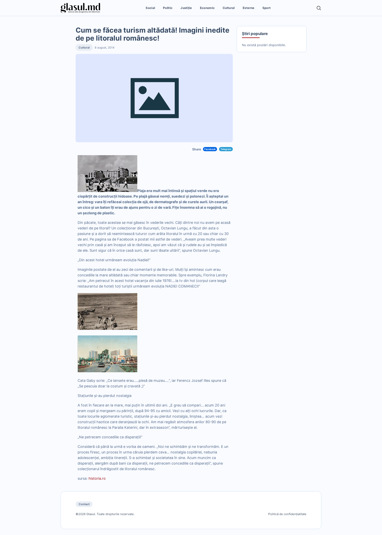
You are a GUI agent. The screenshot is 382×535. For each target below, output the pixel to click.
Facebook (210, 149)
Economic (207, 8)
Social (150, 8)
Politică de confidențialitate (287, 514)
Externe (248, 8)
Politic (167, 8)
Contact (84, 504)
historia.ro (97, 478)
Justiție (186, 8)
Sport (266, 8)
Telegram (225, 149)
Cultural (229, 8)
